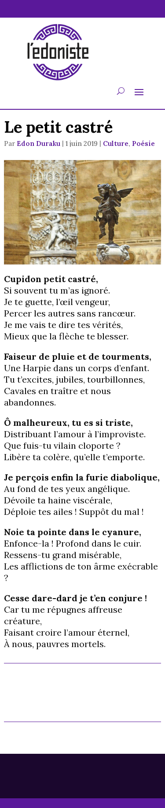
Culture (115, 143)
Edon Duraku (38, 143)
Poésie (143, 143)
